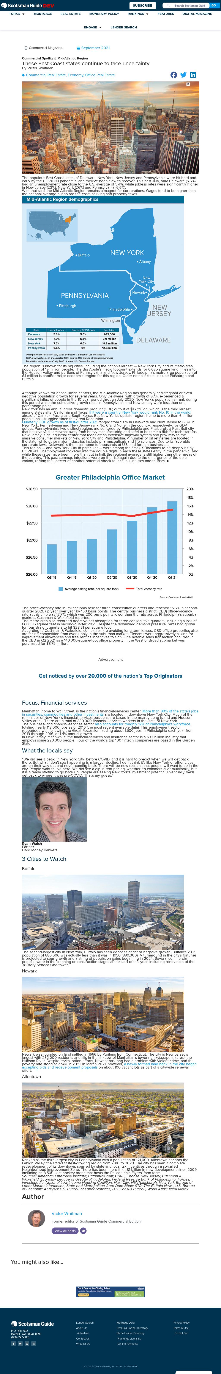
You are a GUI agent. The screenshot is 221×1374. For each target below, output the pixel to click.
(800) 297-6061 (20, 1337)
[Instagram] (33, 1343)
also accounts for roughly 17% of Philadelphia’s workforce (142, 724)
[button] (174, 75)
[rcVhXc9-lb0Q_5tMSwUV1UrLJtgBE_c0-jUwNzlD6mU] (110, 1296)
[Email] (83, 1231)
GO (214, 5)
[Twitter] (20, 1343)
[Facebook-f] (13, 1343)
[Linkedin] (27, 1343)
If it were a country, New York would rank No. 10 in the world (139, 412)
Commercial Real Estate (46, 75)
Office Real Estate (100, 75)
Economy (75, 75)
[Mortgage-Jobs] (110, 684)
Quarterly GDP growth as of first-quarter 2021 (59, 422)
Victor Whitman (67, 1213)
